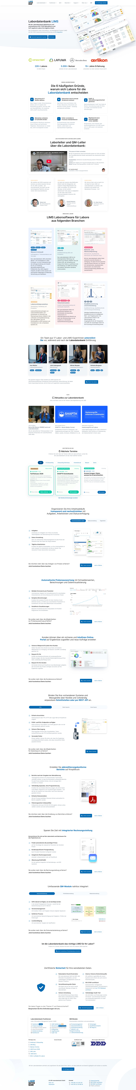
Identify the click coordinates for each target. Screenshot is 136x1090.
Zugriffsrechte (55, 1031)
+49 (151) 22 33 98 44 (77, 1084)
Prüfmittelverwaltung (76, 1027)
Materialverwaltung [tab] (94, 893)
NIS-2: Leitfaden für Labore (37, 1056)
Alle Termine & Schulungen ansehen (68, 498)
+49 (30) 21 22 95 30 (76, 1082)
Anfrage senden (102, 3)
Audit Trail (54, 1032)
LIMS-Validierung (56, 1024)
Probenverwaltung (37, 1026)
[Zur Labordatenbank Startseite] (30, 3)
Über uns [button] (84, 3)
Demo (52, 37)
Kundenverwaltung (37, 1031)
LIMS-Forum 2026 (35, 1049)
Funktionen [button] (52, 3)
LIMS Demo (33, 1053)
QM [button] (60, 3)
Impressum (51, 1084)
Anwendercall (77, 462)
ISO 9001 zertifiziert (96, 1084)
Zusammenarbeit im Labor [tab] (78, 520)
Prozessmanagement (76, 1024)
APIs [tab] (40, 707)
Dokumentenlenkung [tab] (42, 893)
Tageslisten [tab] (103, 520)
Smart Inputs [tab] (93, 707)
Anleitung (32, 1042)
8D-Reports (93, 1027)
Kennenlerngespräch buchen (38, 37)
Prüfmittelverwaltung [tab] (68, 893)
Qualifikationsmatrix (95, 1025)
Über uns (51, 1082)
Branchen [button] (67, 3)
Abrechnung (55, 1026)
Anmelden (74, 492)
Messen (87, 462)
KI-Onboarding (49, 462)
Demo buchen (87, 565)
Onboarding (40, 1042)
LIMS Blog (32, 1044)
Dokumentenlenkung (76, 1025)
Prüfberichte (55, 1029)
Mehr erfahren (45, 492)
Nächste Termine (34, 1047)
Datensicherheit (95, 1080)
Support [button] (76, 3)
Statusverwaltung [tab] (92, 520)
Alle (41, 462)
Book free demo (92, 382)
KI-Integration (58, 32)
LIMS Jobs (33, 1051)
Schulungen (93, 1024)
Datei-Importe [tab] (66, 707)
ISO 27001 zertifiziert (96, 1082)
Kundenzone (36, 1032)
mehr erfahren (98, 565)
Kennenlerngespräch (86, 1007)
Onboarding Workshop (64, 462)
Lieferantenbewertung (77, 1032)
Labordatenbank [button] (41, 3)
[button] (92, 3)
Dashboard (35, 1024)
